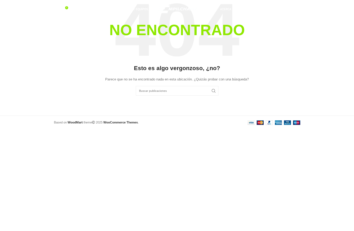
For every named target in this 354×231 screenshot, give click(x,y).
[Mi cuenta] (282, 9)
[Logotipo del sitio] (177, 9)
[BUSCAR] (213, 91)
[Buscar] (56, 9)
